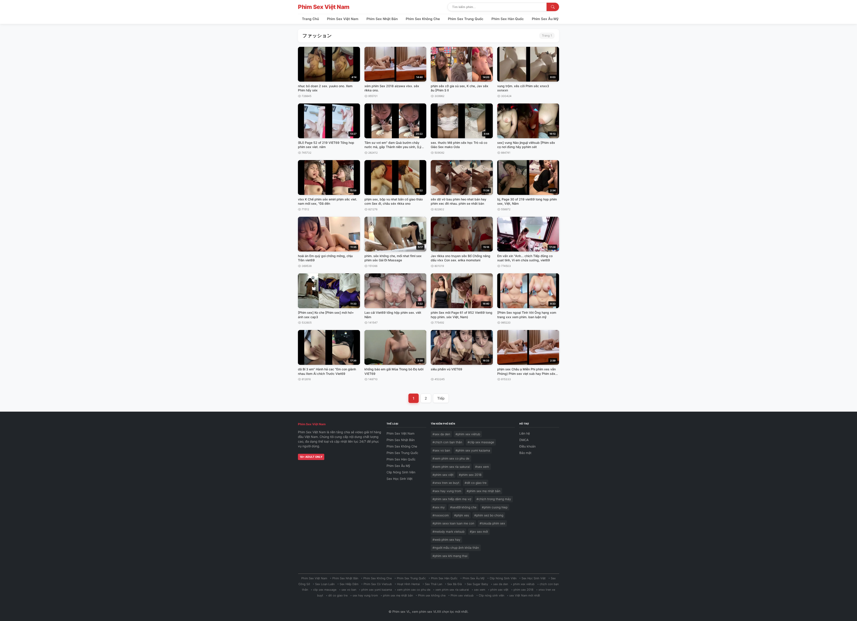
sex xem (479, 589)
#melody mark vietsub (448, 531)
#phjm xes (461, 515)
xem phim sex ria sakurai (452, 589)
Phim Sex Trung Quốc (465, 19)
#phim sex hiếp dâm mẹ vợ (452, 499)
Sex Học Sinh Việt (399, 479)
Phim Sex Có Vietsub (378, 584)
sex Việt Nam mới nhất (524, 595)
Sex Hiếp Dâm (349, 584)
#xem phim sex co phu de (451, 458)
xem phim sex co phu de (413, 589)
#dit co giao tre (476, 483)
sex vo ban (348, 589)
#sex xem (482, 466)
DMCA (523, 440)
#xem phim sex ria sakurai (451, 466)
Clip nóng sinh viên (491, 595)
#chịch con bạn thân (447, 442)
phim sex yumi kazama (376, 589)
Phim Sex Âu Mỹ (545, 19)
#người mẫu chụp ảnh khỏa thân (456, 547)
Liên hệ (524, 433)
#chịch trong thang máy (493, 499)
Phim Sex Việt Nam (323, 6)
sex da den (500, 584)
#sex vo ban (441, 450)
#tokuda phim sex (492, 523)
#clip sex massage (481, 442)
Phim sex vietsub (462, 595)
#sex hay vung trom (447, 491)
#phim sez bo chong (488, 515)
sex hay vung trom (365, 595)
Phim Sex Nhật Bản (382, 19)
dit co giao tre (337, 595)
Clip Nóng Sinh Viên (401, 472)
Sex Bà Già (454, 584)
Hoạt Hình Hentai (408, 584)
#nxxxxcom (441, 515)
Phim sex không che (431, 595)
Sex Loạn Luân (325, 584)
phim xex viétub (524, 584)
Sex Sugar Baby (477, 584)
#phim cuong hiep (495, 507)
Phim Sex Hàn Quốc (507, 19)
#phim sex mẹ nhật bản (483, 491)
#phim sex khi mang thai (450, 556)
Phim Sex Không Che (423, 19)
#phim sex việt (443, 475)
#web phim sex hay (446, 539)
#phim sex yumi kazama (473, 450)
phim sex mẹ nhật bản (398, 595)
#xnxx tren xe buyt (446, 483)
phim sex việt (499, 589)
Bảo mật (525, 453)
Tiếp (441, 398)
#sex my (439, 507)
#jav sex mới (479, 531)
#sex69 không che (463, 507)
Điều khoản (527, 446)
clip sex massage (324, 589)
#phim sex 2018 (470, 475)
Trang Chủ (310, 19)
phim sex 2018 (523, 589)
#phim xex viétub (468, 434)
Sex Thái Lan (433, 584)
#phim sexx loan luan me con (453, 523)
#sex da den (441, 434)
